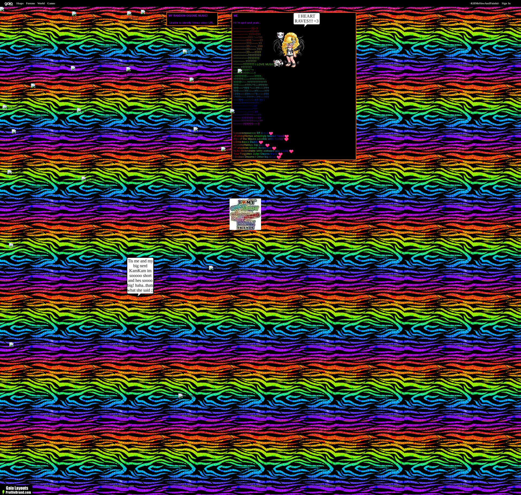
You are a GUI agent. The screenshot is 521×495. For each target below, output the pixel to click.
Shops (20, 3)
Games (51, 3)
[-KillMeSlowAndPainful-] (288, 67)
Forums (30, 3)
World (41, 3)
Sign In (506, 3)
